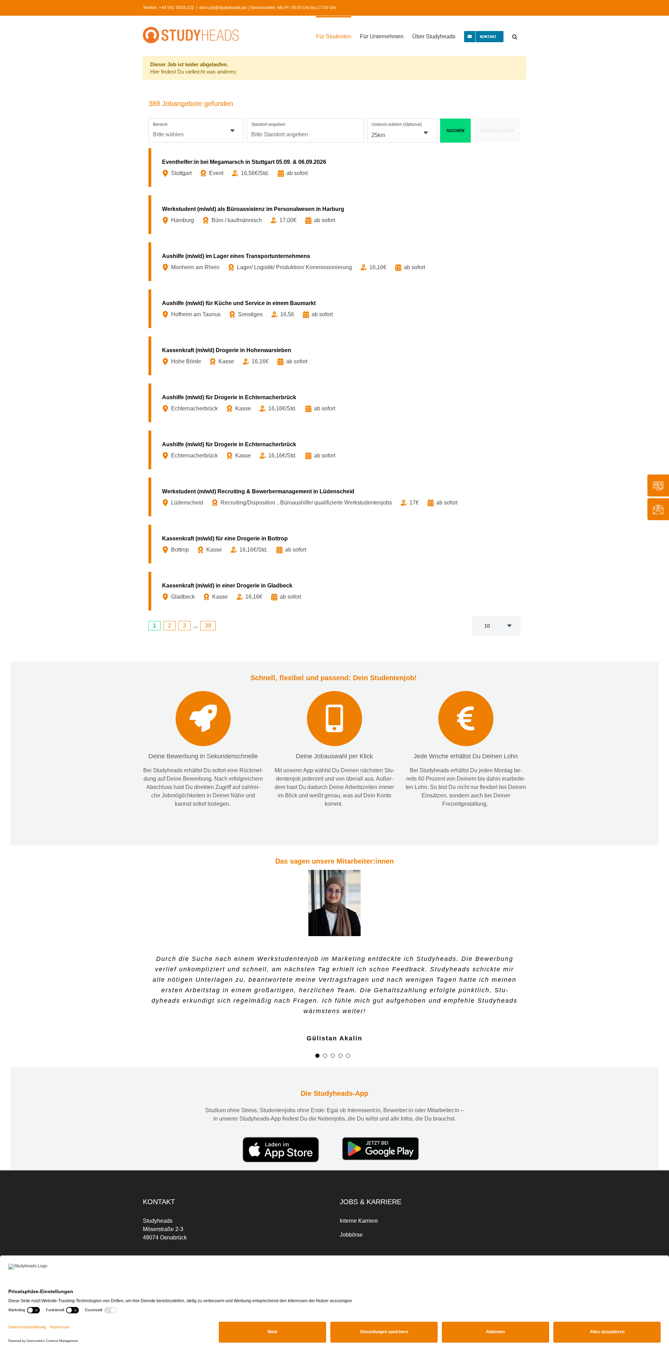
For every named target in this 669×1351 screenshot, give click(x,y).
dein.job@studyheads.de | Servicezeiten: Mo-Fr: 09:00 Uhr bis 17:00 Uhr (267, 7)
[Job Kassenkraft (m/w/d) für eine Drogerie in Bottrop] (336, 544)
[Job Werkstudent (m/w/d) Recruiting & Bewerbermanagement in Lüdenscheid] (336, 497)
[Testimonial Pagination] (317, 1036)
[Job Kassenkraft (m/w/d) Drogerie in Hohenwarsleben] (336, 355)
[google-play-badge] (380, 1120)
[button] (514, 36)
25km (378, 135)
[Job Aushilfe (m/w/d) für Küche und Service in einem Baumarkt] (336, 308)
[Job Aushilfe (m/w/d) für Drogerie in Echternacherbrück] (336, 403)
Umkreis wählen (396, 124)
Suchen (455, 130)
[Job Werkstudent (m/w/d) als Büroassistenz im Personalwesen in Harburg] (336, 214)
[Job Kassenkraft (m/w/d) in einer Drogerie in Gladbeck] (336, 591)
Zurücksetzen (497, 130)
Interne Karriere (359, 1201)
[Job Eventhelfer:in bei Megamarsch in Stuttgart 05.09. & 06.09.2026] (336, 167)
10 (487, 626)
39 (208, 626)
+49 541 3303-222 (176, 7)
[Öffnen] (232, 131)
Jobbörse (351, 1215)
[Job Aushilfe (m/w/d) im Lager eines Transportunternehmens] (336, 261)
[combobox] (196, 130)
